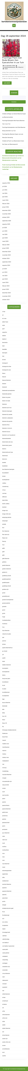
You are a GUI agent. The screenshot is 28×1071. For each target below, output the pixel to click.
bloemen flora (5, 424)
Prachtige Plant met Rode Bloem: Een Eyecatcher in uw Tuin (13, 60)
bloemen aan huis (6, 407)
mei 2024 (4, 275)
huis (3, 627)
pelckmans (5, 812)
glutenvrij (4, 572)
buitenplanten (5, 479)
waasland (4, 987)
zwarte (4, 1055)
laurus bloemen (6, 702)
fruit (3, 544)
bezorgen (4, 352)
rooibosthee (5, 850)
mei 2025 (4, 234)
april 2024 (5, 279)
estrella (4, 524)
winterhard (5, 1001)
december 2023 (6, 292)
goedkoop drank (6, 575)
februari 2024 (5, 286)
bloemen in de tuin (7, 428)
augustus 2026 (6, 183)
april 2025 (5, 238)
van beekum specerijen (8, 946)
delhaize (4, 496)
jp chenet (4, 651)
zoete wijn (5, 1038)
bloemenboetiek (6, 438)
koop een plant (6, 678)
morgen (4, 778)
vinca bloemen (6, 973)
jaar (3, 637)
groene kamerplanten (7, 599)
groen (3, 592)
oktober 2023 (5, 299)
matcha (4, 750)
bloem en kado (6, 400)
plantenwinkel (5, 822)
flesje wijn (4, 538)
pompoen (4, 829)
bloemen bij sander (7, 414)
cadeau (4, 483)
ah (3, 315)
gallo (3, 548)
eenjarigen (5, 520)
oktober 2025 (5, 217)
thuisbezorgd (5, 915)
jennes (4, 644)
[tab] (14, 25)
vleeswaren (5, 980)
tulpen (3, 929)
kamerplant (5, 668)
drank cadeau (5, 503)
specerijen (5, 898)
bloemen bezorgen (7, 411)
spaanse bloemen (6, 891)
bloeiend (4, 387)
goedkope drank (6, 586)
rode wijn (4, 839)
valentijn (4, 935)
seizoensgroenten (6, 870)
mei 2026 (4, 193)
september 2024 (6, 262)
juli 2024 (4, 268)
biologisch (5, 363)
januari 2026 (5, 207)
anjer (3, 325)
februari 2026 (5, 203)
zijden (3, 1025)
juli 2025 (4, 227)
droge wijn (5, 510)
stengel (4, 905)
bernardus (4, 342)
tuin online (5, 922)
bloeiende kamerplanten (8, 390)
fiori (3, 527)
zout (3, 1052)
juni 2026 (4, 190)
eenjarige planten (6, 517)
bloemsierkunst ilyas (7, 452)
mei (3, 764)
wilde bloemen (6, 994)
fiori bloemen (5, 531)
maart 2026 (5, 200)
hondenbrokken (6, 620)
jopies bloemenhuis (7, 647)
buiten (4, 476)
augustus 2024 (6, 265)
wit (3, 1007)
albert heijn (5, 322)
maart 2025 (5, 241)
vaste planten (5, 953)
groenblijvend (5, 596)
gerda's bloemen (6, 568)
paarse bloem (5, 805)
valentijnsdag (5, 939)
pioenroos (5, 815)
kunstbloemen (6, 692)
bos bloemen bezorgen (8, 469)
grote (3, 613)
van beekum (5, 942)
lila (3, 726)
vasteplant (5, 956)
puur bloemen (5, 833)
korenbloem (5, 682)
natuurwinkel (5, 785)
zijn (3, 1031)
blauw (3, 373)
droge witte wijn (6, 514)
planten (4, 819)
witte (3, 1011)
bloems (4, 448)
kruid (3, 685)
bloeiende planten (7, 394)
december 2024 (6, 251)
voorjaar (4, 983)
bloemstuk (5, 455)
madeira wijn (5, 743)
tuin (3, 918)
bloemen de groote (7, 421)
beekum (4, 339)
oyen (3, 791)
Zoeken (14, 93)
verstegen (4, 963)
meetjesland (5, 761)
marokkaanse (5, 747)
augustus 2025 (6, 224)
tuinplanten (5, 925)
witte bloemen (6, 1014)
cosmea (4, 493)
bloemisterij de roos (7, 442)
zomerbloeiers (6, 1049)
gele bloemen (5, 558)
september (5, 874)
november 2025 (6, 214)
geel (3, 551)
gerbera (4, 562)
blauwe (4, 376)
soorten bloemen (6, 884)
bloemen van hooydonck (8, 435)
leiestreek (4, 706)
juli (3, 654)
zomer (4, 1045)
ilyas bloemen (5, 630)
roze (3, 860)
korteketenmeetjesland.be (14, 21)
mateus (4, 754)
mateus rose (5, 757)
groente (4, 606)
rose (3, 857)
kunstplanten (5, 695)
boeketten (5, 466)
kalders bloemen (6, 664)
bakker (4, 335)
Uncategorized (6, 932)
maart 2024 (5, 282)
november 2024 (6, 255)
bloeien (4, 383)
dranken (4, 507)
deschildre (5, 500)
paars (3, 798)
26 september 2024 (9, 65)
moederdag (5, 771)
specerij (4, 894)
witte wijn (4, 1018)
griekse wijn (5, 589)
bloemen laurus (6, 431)
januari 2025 (5, 248)
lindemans (5, 733)
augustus (4, 332)
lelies (3, 713)
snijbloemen (5, 881)
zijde (3, 1021)
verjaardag (5, 959)
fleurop (4, 541)
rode (3, 836)
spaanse (4, 887)
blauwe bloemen (6, 380)
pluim (3, 826)
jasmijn (4, 640)
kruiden (4, 689)
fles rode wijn (5, 534)
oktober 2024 (6, 258)
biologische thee (6, 366)
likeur (3, 719)
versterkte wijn (6, 966)
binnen (4, 359)
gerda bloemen (6, 565)
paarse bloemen (6, 809)
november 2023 (6, 296)
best (3, 346)
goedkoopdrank (6, 579)
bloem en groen (6, 397)
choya (4, 490)
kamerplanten (5, 671)
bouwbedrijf (5, 472)
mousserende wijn (7, 781)
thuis (3, 911)
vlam (3, 977)
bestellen (4, 349)
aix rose (4, 318)
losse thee (5, 737)
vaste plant (5, 949)
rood (3, 843)
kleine (3, 675)
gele (3, 555)
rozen (3, 867)
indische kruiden (6, 634)
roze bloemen (5, 863)
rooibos (4, 846)
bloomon (4, 459)
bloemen (4, 404)
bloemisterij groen (7, 445)
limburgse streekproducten (9, 730)
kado (3, 661)
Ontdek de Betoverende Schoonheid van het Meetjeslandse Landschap (13, 158)
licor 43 (4, 716)
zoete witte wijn (6, 1042)
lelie (3, 709)
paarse (4, 802)
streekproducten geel (7, 908)
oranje (4, 788)
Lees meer (8, 83)
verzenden (5, 970)
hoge (3, 616)
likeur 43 (4, 723)
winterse (4, 1004)
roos (3, 853)
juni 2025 (4, 231)
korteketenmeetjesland (9, 67)
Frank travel (5, 165)
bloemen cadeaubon (7, 418)
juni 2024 (4, 272)
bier (3, 356)
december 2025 (6, 210)
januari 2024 (5, 289)
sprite (3, 901)
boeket (4, 462)
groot (3, 610)
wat (3, 990)
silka (3, 877)
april (3, 328)
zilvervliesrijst (5, 1035)
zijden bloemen (6, 1028)
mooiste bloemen (6, 774)
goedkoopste (5, 582)
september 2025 (6, 220)
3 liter (3, 311)
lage (3, 699)
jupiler (3, 658)
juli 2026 (4, 186)
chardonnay (5, 486)
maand (4, 740)
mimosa (4, 767)
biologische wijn (6, 370)
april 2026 (5, 196)
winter (3, 997)
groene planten (6, 603)
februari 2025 (5, 244)
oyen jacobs (5, 795)
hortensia (4, 623)
